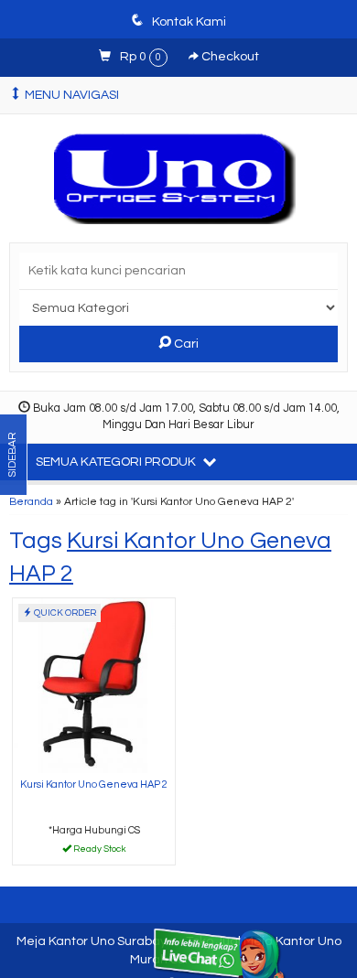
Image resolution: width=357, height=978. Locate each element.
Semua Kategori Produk (117, 462)
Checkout (229, 56)
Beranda (31, 501)
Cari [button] (185, 344)
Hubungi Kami (101, 850)
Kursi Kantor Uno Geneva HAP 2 (94, 784)
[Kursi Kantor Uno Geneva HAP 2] (94, 685)
